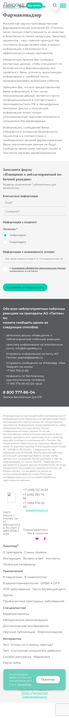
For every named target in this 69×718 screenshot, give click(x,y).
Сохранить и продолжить (25, 287)
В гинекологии (35, 577)
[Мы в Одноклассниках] (45, 539)
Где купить (34, 5)
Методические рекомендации (25, 620)
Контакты (53, 558)
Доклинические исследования (26, 626)
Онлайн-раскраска (17, 657)
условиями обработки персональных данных (39, 267)
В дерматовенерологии (20, 583)
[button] (63, 5)
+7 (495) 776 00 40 (34, 504)
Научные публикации (19, 632)
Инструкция (12, 558)
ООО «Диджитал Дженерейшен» (34, 695)
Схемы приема (35, 552)
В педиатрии (12, 577)
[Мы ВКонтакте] (37, 539)
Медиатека (42, 657)
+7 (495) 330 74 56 (33, 496)
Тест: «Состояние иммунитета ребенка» (32, 650)
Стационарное (18, 242)
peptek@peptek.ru (37, 510)
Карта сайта (12, 663)
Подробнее (24, 684)
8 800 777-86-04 (19, 392)
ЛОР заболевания (16, 589)
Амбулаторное (18, 235)
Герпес (8, 595)
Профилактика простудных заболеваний (33, 601)
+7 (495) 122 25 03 (35, 490)
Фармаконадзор (49, 632)
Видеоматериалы (16, 614)
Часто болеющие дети (49, 589)
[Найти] (54, 5)
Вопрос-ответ (33, 558)
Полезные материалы (19, 564)
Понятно (48, 679)
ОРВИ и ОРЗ (50, 583)
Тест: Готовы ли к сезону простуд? (28, 644)
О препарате (12, 552)
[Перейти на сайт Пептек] (12, 497)
